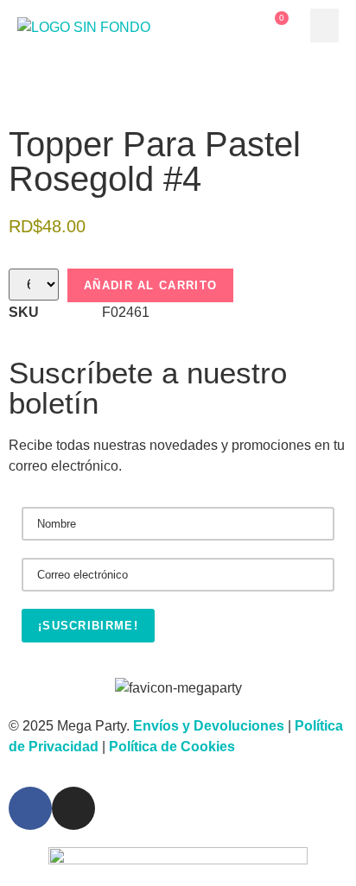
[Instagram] (73, 808)
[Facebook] (30, 808)
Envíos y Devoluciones (208, 725)
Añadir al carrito (150, 285)
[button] (324, 25)
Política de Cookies (172, 746)
